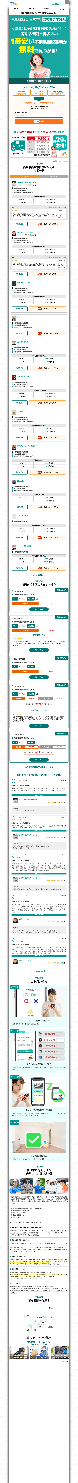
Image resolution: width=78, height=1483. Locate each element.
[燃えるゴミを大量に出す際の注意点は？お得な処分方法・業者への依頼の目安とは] (60, 1352)
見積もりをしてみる (48, 224)
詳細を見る (19, 224)
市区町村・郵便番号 (21, 112)
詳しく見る (39, 609)
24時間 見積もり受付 (56, 4)
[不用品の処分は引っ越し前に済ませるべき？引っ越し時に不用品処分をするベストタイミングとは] (39, 1352)
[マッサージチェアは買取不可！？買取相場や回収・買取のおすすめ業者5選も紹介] (19, 1352)
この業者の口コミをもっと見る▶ (56, 207)
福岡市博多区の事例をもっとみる (39, 767)
